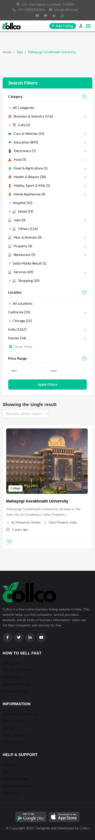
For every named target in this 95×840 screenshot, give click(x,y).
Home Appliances (29, 194)
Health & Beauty (30, 177)
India (73, 522)
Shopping (28, 281)
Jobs (19, 220)
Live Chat (9, 764)
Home (7, 52)
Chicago (22, 321)
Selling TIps (11, 663)
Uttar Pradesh (58, 522)
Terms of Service (15, 735)
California (19, 312)
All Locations (22, 303)
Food (20, 159)
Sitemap (8, 728)
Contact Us (11, 793)
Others (28, 229)
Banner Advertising (16, 684)
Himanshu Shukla (28, 522)
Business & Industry (33, 116)
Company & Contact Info (20, 714)
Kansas (17, 338)
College (15, 488)
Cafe (24, 125)
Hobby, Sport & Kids (32, 185)
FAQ (6, 771)
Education (26, 142)
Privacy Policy (13, 742)
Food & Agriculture (31, 168)
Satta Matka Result (29, 263)
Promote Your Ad (15, 691)
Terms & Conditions (17, 786)
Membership (12, 677)
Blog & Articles (14, 721)
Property (23, 246)
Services (23, 272)
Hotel (25, 211)
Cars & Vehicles (29, 133)
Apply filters (47, 384)
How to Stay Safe (15, 779)
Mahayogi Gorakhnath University (37, 501)
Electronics (25, 151)
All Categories (23, 108)
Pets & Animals (28, 237)
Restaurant (24, 255)
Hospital (22, 203)
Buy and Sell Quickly (18, 670)
